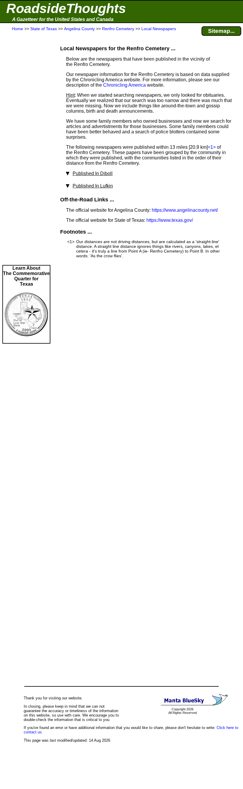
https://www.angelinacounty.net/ (185, 210)
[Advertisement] (26, 148)
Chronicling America (124, 85)
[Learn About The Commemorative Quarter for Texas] (26, 340)
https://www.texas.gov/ (169, 220)
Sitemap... (221, 31)
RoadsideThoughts (66, 8)
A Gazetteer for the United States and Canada (62, 19)
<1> (212, 147)
